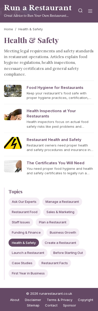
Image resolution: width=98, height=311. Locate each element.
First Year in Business (28, 273)
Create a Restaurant (60, 243)
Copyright (85, 300)
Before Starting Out (68, 253)
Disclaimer (33, 300)
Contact (51, 305)
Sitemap (33, 305)
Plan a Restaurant (52, 222)
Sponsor (69, 305)
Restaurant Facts (54, 263)
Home (8, 29)
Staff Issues (21, 222)
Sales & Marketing (60, 212)
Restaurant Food (24, 212)
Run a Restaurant (38, 8)
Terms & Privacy (59, 300)
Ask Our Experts (24, 202)
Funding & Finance (26, 232)
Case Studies (22, 263)
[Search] (80, 11)
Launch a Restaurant (28, 253)
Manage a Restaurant (62, 202)
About (14, 300)
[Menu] (90, 11)
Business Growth (63, 232)
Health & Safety (24, 243)
